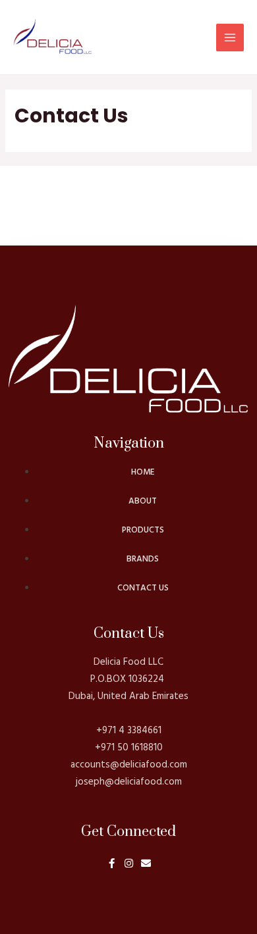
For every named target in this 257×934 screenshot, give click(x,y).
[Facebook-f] (112, 863)
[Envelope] (146, 863)
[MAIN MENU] (230, 37)
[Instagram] (129, 863)
